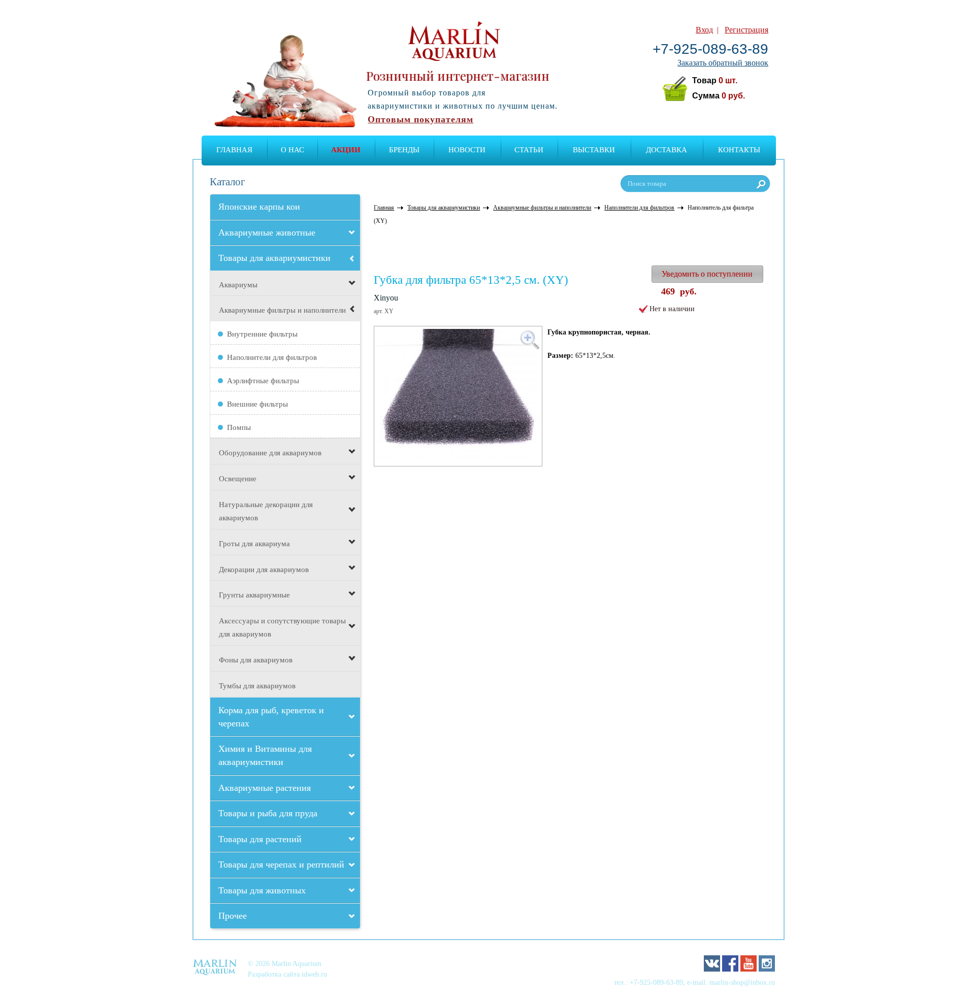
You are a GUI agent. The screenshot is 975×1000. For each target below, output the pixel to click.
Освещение (237, 479)
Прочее (232, 916)
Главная (234, 150)
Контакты (739, 150)
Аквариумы (238, 285)
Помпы (239, 427)
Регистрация (746, 29)
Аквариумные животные (266, 232)
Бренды (404, 150)
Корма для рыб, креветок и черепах (271, 716)
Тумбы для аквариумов (257, 686)
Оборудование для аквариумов (270, 453)
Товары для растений (260, 839)
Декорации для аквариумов (264, 569)
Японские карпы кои (259, 207)
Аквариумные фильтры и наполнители (282, 310)
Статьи (528, 150)
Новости (466, 150)
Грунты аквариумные (254, 595)
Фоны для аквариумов (255, 660)
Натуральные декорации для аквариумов (266, 511)
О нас (292, 150)
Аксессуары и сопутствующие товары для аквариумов (282, 627)
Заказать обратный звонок (722, 62)
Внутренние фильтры (262, 334)
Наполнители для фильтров (272, 357)
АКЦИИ (346, 150)
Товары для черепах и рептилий (281, 864)
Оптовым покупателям (420, 119)
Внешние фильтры (257, 404)
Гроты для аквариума (254, 544)
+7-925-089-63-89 (710, 49)
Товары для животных (262, 890)
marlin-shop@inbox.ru (742, 982)
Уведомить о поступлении (707, 274)
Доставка (666, 150)
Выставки (594, 150)
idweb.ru (314, 974)
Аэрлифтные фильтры (263, 381)
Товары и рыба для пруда (267, 813)
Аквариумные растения (264, 788)
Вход (704, 29)
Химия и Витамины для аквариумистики (265, 755)
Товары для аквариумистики (274, 258)
